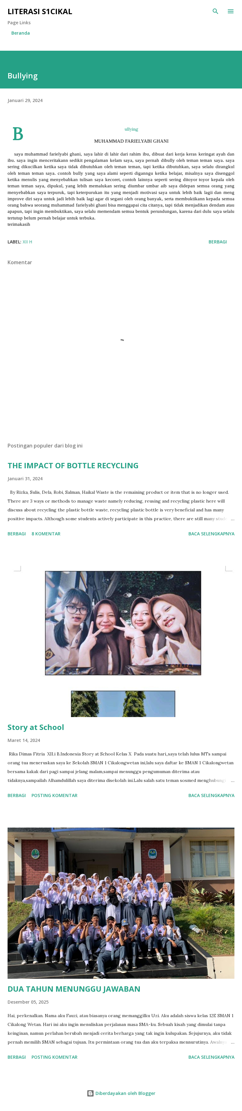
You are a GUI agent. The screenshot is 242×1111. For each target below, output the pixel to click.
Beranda (20, 33)
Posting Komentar (55, 795)
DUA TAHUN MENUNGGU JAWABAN (74, 988)
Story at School (36, 727)
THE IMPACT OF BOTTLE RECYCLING (73, 465)
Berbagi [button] (218, 242)
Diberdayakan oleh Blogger (124, 1093)
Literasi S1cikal (40, 11)
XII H (27, 242)
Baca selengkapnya (211, 534)
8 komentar (46, 534)
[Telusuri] (215, 11)
